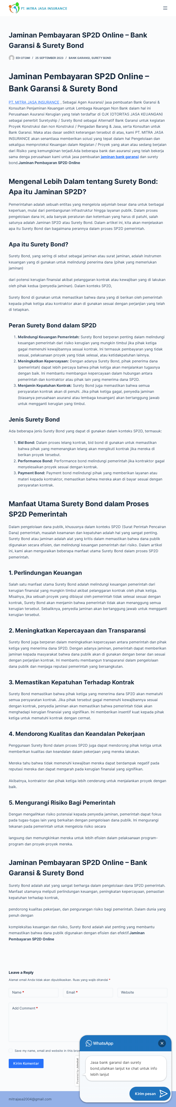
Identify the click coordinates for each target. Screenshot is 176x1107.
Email (72, 992)
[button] (162, 1043)
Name (18, 992)
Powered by (77, 1071)
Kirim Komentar (26, 1063)
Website (127, 992)
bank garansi (79, 58)
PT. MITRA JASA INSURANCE (34, 102)
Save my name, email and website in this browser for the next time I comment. (71, 1050)
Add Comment (25, 1008)
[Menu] (165, 8)
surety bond (101, 58)
